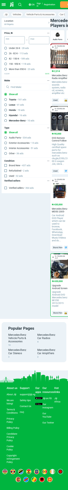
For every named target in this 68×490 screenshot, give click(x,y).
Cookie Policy (10, 448)
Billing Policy (13, 428)
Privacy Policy (10, 420)
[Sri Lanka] (18, 479)
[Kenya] (5, 471)
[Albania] (42, 479)
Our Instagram (47, 406)
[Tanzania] (20, 471)
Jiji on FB (47, 398)
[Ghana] (28, 471)
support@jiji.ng (27, 394)
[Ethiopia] (36, 471)
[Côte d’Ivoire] (52, 471)
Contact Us (25, 406)
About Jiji (11, 394)
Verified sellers (21, 188)
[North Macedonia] (49, 479)
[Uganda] (13, 471)
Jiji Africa (57, 400)
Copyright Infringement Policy (13, 458)
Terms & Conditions (12, 411)
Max (32, 39)
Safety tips (25, 400)
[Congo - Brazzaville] (34, 479)
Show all (13, 94)
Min (7, 39)
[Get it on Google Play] (38, 404)
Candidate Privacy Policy (12, 437)
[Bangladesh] (60, 471)
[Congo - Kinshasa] (26, 479)
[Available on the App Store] (38, 398)
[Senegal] (44, 471)
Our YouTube (46, 415)
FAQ (22, 412)
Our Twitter (48, 422)
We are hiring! (10, 402)
